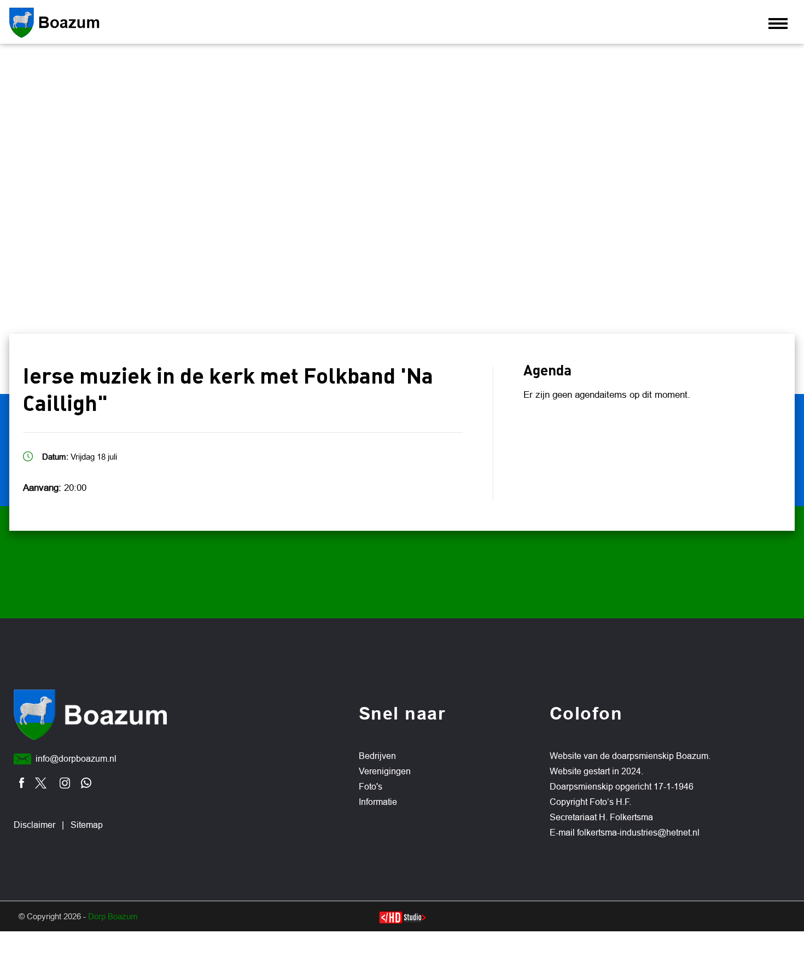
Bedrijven (377, 756)
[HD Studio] (402, 918)
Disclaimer (34, 825)
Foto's (370, 786)
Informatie (378, 802)
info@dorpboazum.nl (76, 758)
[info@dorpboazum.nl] (22, 758)
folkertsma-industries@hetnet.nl (638, 832)
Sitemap (87, 825)
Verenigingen (385, 771)
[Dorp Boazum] (82, 23)
